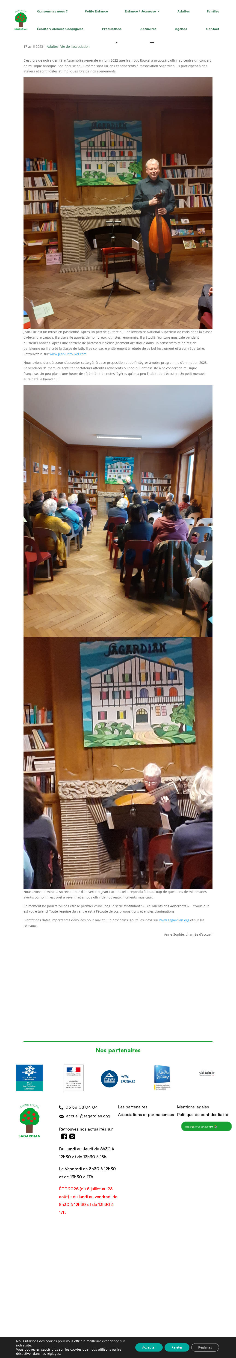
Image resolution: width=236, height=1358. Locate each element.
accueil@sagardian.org (88, 1116)
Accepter (149, 1347)
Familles (213, 11)
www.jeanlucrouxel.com (68, 354)
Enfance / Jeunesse (140, 11)
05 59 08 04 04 (81, 1107)
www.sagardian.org (174, 920)
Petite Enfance (96, 11)
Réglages (205, 1347)
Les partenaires (132, 1107)
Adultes (183, 11)
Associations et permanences (146, 1114)
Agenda (181, 28)
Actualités (148, 28)
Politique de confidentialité (202, 1114)
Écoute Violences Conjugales (60, 28)
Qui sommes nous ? (52, 11)
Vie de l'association (75, 46)
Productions (111, 28)
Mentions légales (193, 1107)
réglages (53, 1354)
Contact (212, 28)
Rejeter (177, 1347)
